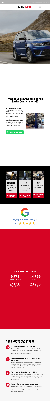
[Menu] (39, 7)
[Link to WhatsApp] (48, 7)
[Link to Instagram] (46, 7)
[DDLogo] (25, 7)
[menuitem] (39, 7)
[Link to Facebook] (44, 7)
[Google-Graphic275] (25, 216)
